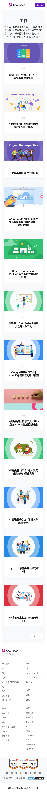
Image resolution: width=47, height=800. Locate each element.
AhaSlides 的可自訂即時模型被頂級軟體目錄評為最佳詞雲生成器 (23, 222)
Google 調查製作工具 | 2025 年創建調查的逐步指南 (23, 374)
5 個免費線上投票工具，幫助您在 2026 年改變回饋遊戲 (23, 423)
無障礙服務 (30, 744)
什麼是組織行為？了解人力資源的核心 (23, 521)
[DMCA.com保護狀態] (36, 778)
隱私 (28, 731)
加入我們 (30, 722)
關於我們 (30, 713)
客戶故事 (5, 740)
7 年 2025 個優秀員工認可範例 (23, 570)
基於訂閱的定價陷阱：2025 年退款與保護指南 (24, 76)
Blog (4, 717)
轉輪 (4, 691)
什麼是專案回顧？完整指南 (23, 172)
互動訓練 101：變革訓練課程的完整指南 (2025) (23, 125)
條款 (28, 726)
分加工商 (30, 749)
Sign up (40, 5)
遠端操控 (5, 695)
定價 (28, 690)
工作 (23, 69)
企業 (28, 699)
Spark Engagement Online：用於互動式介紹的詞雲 (23, 274)
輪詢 (4, 673)
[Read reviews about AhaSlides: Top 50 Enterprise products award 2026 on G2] (33, 764)
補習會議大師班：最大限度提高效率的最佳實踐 (23, 472)
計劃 (28, 695)
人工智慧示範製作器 (10, 682)
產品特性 (6, 663)
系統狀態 (8, 778)
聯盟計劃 (5, 736)
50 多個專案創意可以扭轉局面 (23, 619)
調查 (4, 686)
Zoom (29, 682)
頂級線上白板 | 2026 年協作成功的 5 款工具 (23, 325)
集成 (28, 663)
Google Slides (32, 668)
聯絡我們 (30, 717)
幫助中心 (5, 731)
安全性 (29, 740)
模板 (4, 722)
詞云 (4, 677)
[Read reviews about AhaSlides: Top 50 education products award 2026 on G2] (23, 764)
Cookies (30, 735)
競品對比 (5, 713)
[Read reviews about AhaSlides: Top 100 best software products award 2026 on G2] (13, 764)
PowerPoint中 (32, 673)
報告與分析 (6, 700)
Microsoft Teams (33, 677)
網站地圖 (20, 778)
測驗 (4, 668)
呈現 (23, 118)
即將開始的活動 (8, 727)
